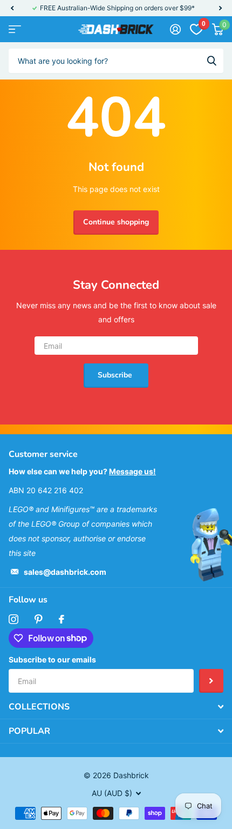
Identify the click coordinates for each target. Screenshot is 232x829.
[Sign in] (175, 29)
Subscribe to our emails (52, 659)
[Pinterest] (39, 619)
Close (116, 707)
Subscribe (116, 375)
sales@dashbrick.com (65, 571)
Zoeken (211, 61)
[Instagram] (13, 619)
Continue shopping (116, 222)
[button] (12, 8)
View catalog (15, 29)
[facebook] (61, 619)
